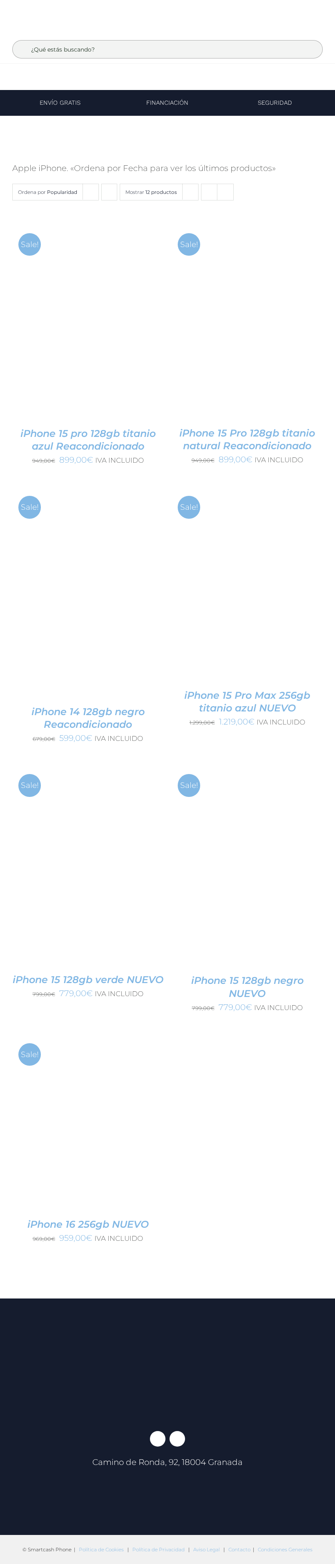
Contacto (239, 1549)
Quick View (123, 322)
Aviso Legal (206, 1549)
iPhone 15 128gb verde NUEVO (88, 980)
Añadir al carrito (63, 322)
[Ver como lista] (225, 192)
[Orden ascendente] (109, 192)
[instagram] (177, 1439)
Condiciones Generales (285, 1549)
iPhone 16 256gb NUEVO (88, 1224)
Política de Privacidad (158, 1549)
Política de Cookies (101, 1549)
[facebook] (157, 1439)
